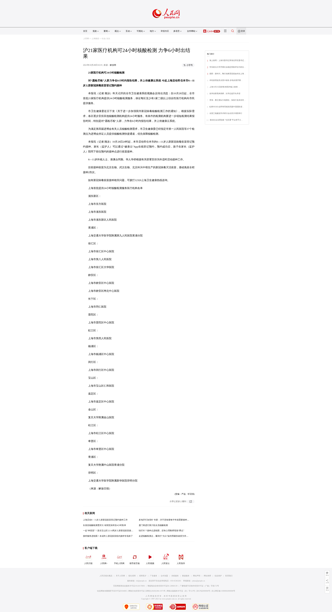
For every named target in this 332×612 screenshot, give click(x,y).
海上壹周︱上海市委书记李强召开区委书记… (227, 60)
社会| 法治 (106, 39)
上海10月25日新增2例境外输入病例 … (224, 87)
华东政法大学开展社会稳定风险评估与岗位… (227, 67)
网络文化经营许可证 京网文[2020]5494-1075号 (146, 591)
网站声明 (196, 576)
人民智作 (181, 563)
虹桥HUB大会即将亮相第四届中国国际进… (226, 107)
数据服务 (185, 576)
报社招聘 (132, 576)
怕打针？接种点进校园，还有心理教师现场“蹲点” (161, 530)
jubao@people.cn (198, 581)
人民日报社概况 (106, 576)
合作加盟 (164, 576)
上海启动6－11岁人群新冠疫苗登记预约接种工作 (105, 520)
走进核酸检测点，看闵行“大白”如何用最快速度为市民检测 (165, 536)
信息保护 (218, 576)
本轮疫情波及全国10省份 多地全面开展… (226, 80)
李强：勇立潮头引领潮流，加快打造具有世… (227, 100)
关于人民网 (120, 576)
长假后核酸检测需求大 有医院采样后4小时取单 (104, 525)
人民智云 (165, 563)
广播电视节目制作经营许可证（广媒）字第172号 (199, 586)
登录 (243, 31)
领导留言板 (134, 563)
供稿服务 (175, 576)
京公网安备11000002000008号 (223, 591)
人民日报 (88, 563)
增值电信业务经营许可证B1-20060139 (162, 586)
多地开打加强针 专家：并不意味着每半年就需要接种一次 (165, 520)
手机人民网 (119, 563)
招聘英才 (142, 576)
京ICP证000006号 (203, 591)
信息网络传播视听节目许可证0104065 (112, 591)
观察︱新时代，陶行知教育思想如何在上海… (227, 74)
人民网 (86, 39)
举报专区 (165, 31)
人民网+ (104, 563)
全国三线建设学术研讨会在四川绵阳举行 (225, 113)
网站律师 (207, 576)
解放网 (113, 65)
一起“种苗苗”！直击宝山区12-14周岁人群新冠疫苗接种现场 (110, 530)
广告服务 (153, 576)
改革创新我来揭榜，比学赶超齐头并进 (224, 93)
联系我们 (229, 576)
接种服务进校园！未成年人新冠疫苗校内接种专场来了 (108, 536)
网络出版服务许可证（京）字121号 (181, 591)
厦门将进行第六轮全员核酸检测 (153, 525)
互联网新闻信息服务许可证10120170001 (129, 586)
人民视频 (150, 563)
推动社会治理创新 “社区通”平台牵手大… (226, 120)
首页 (85, 31)
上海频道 (95, 39)
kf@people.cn (141, 581)
